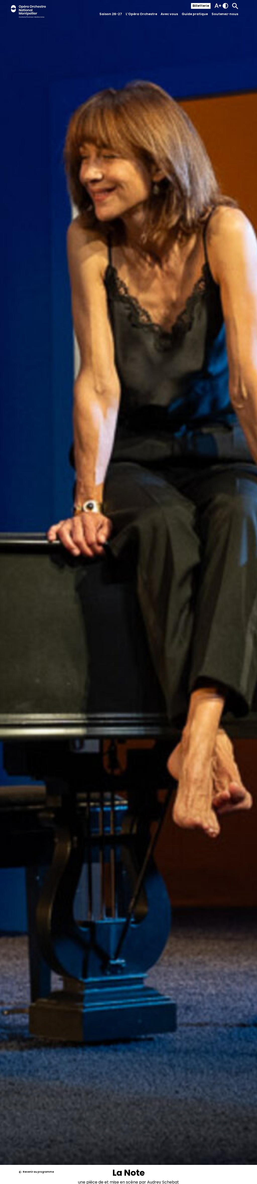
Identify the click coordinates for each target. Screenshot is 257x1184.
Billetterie (200, 6)
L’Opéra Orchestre (141, 14)
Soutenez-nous (225, 14)
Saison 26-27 (110, 14)
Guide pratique (195, 14)
